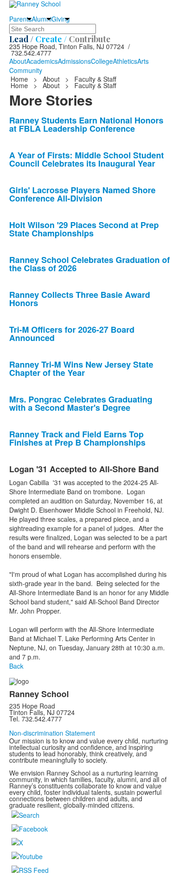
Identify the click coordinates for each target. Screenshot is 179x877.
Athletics (125, 61)
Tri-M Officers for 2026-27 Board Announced (71, 334)
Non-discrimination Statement (52, 732)
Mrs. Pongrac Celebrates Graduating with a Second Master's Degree (80, 403)
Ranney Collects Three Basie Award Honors (79, 299)
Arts (143, 61)
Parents (20, 18)
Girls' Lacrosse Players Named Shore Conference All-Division (82, 194)
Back (16, 665)
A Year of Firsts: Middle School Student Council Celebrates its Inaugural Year (86, 159)
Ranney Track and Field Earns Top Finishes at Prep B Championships (77, 438)
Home (20, 79)
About (17, 61)
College (102, 61)
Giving (60, 18)
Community (25, 70)
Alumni (41, 18)
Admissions (74, 61)
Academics (42, 61)
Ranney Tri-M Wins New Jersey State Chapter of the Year (81, 368)
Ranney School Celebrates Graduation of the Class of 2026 (89, 264)
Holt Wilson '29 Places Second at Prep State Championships (84, 229)
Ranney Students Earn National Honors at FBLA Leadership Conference (86, 124)
